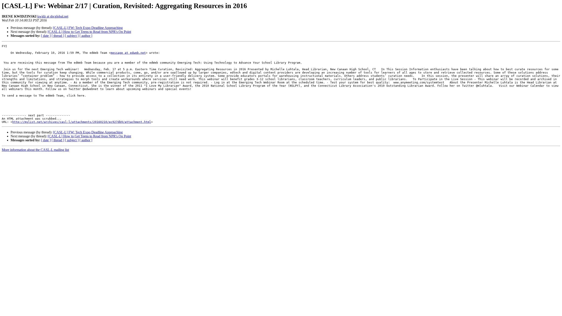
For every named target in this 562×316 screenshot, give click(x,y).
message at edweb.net (128, 52)
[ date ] (46, 36)
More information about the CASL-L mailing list (35, 150)
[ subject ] (72, 36)
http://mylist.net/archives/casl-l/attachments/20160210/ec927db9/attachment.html (81, 122)
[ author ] (85, 36)
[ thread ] (58, 36)
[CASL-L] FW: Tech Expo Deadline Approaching (88, 28)
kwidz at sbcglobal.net (52, 16)
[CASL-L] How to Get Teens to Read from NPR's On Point (89, 32)
